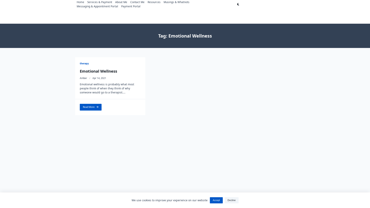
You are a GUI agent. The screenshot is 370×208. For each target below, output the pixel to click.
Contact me (137, 2)
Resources (154, 2)
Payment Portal (130, 6)
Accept (216, 200)
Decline (232, 200)
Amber (83, 78)
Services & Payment (99, 2)
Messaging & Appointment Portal (97, 6)
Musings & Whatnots (176, 2)
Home (80, 2)
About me (121, 2)
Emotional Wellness (98, 71)
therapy (84, 63)
